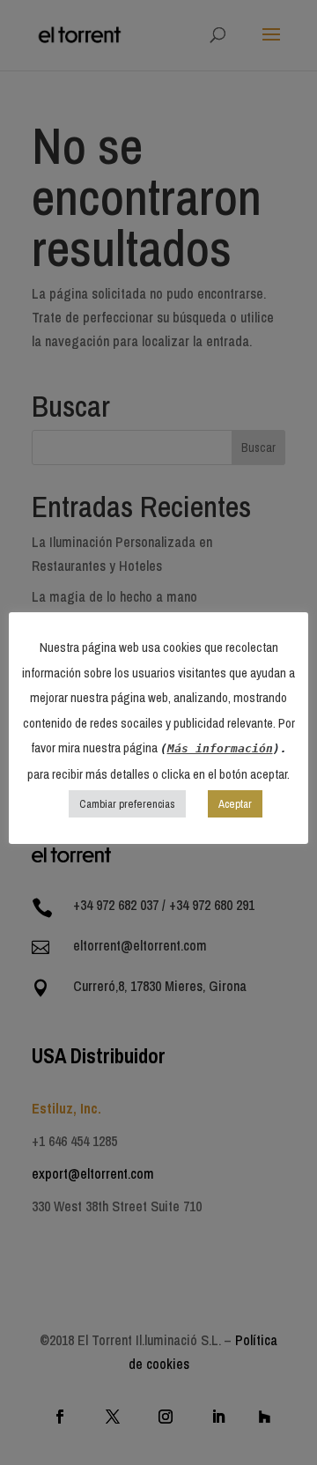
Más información (220, 748)
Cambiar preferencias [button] (127, 803)
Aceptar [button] (235, 803)
